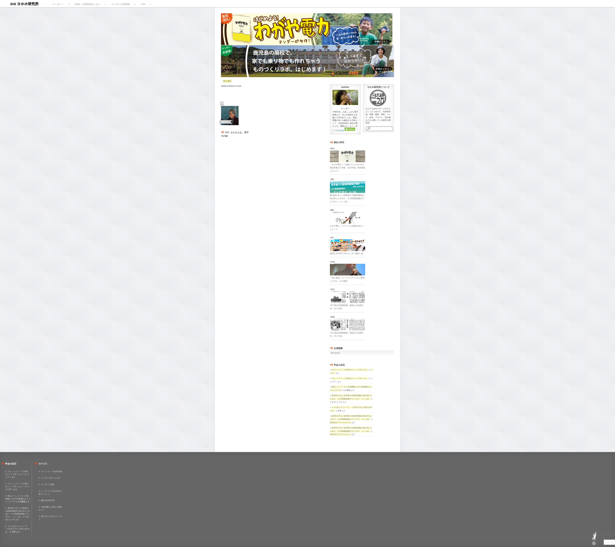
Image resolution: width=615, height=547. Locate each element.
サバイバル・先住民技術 (51, 471)
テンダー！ (58, 4)
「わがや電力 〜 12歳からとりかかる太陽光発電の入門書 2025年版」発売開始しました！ (347, 167)
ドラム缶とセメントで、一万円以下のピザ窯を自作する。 (17, 529)
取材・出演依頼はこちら (87, 4)
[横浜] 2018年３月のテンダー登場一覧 (346, 253)
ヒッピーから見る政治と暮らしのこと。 (50, 492)
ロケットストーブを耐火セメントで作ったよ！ (349, 369)
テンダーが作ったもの (50, 477)
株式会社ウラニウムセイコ (340, 422)
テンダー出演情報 (121, 4)
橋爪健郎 (227, 81)
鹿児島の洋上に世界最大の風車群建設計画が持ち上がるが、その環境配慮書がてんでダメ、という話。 (347, 198)
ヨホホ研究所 (28, 3)
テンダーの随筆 (47, 484)
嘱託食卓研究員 (47, 500)
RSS (143, 4)
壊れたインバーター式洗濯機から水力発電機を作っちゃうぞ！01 (17, 499)
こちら (341, 130)
